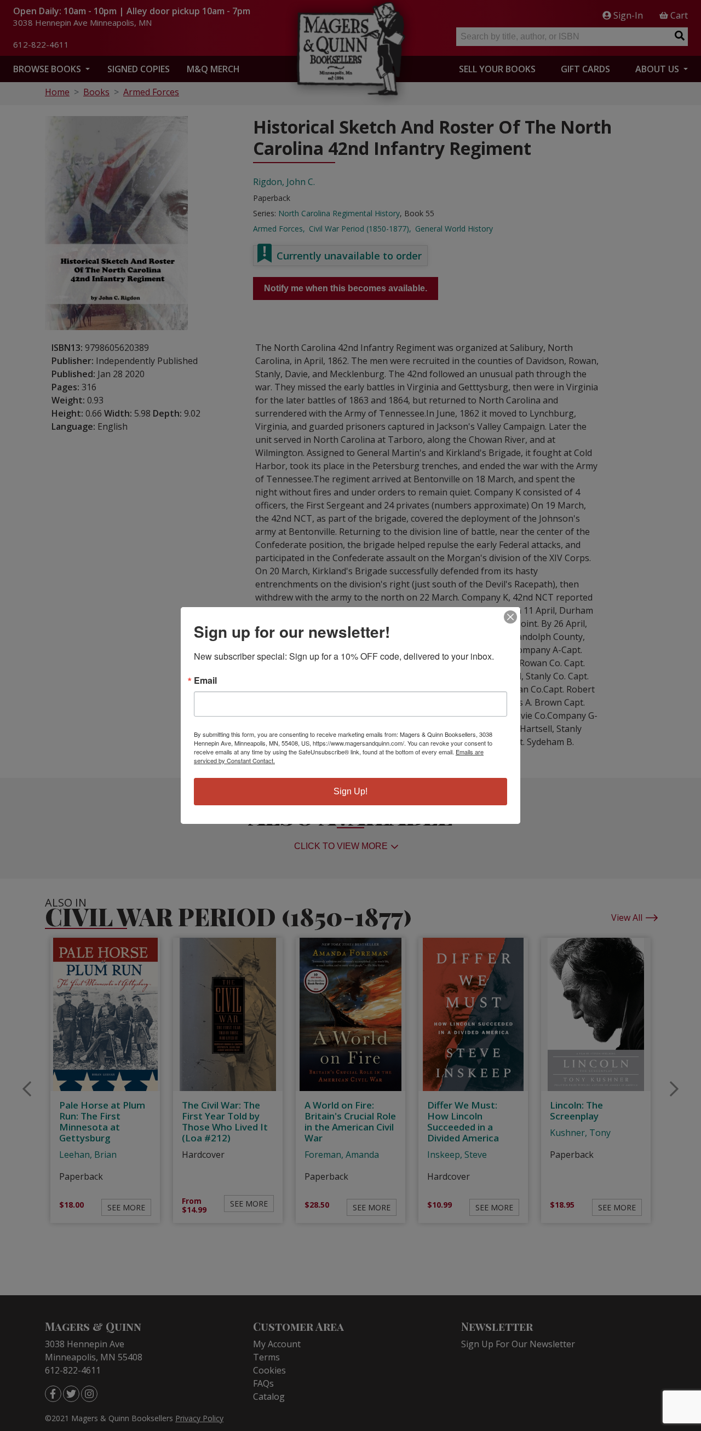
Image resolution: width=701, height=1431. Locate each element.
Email (205, 680)
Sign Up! (350, 791)
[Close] (510, 617)
